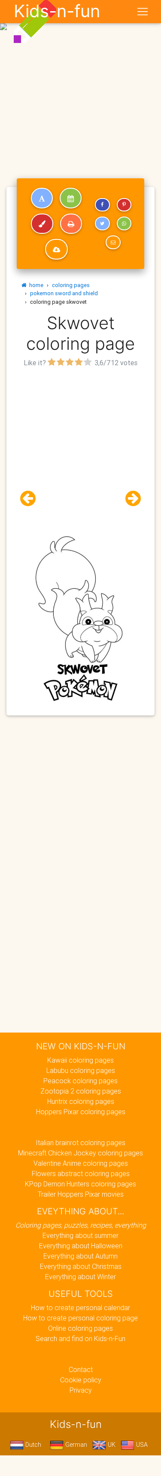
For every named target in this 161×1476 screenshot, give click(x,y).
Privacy (81, 1390)
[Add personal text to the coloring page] (42, 198)
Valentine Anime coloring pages (80, 1163)
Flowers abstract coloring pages (81, 1173)
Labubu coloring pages (80, 1070)
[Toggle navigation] (142, 11)
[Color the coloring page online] (42, 224)
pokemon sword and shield (64, 293)
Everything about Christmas (81, 1266)
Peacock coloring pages (80, 1080)
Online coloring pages (80, 1328)
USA (141, 1444)
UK (110, 1444)
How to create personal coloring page (80, 1318)
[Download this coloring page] (56, 249)
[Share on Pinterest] (124, 205)
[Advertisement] (80, 84)
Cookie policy (80, 1379)
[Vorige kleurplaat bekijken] (31, 498)
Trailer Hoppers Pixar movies (81, 1194)
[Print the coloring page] (71, 224)
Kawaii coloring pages (80, 1060)
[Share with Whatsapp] (124, 223)
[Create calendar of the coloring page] (71, 198)
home (35, 285)
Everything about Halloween (80, 1245)
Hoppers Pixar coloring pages (80, 1111)
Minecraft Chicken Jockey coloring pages (80, 1153)
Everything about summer (80, 1235)
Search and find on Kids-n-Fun (80, 1338)
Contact (81, 1369)
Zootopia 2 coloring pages (80, 1091)
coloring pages (71, 285)
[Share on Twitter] (102, 223)
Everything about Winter (80, 1276)
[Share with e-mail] (113, 242)
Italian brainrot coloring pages (80, 1142)
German (75, 1444)
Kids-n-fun (57, 11)
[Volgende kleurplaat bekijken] (129, 498)
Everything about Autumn (80, 1256)
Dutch (32, 1444)
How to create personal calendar (80, 1307)
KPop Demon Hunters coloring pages (80, 1184)
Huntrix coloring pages (80, 1101)
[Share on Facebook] (102, 205)
